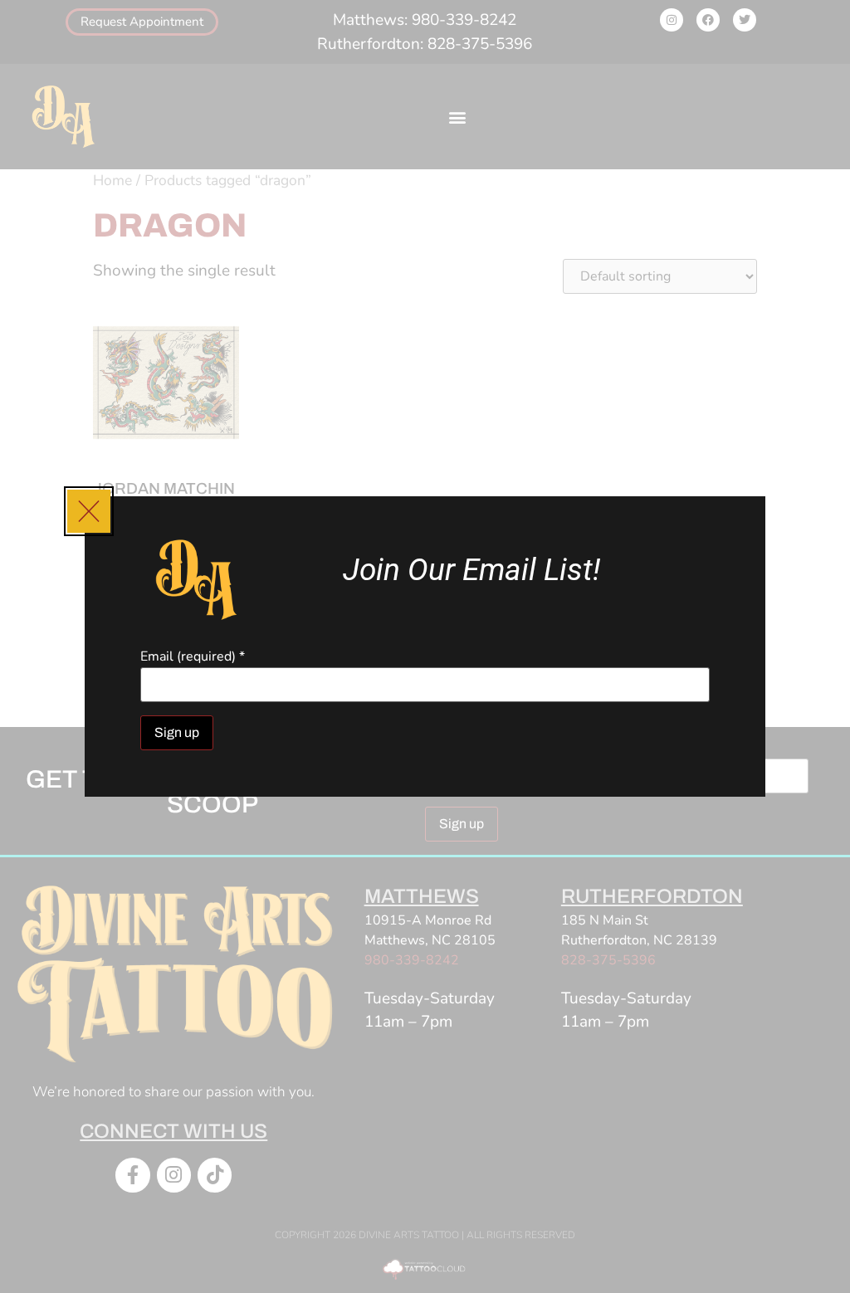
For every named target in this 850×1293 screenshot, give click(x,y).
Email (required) (192, 656)
